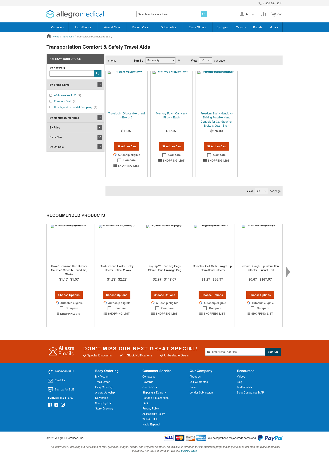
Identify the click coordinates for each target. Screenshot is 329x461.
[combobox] (171, 14)
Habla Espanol (151, 424)
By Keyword (57, 68)
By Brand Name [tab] (59, 84)
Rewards (147, 382)
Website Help (150, 419)
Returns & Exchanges (155, 398)
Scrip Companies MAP (250, 392)
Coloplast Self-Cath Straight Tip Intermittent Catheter (212, 268)
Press (193, 387)
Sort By (138, 60)
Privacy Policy (150, 408)
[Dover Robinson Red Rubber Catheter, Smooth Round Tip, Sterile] (69, 243)
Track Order (102, 382)
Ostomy (241, 27)
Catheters (57, 27)
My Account (102, 376)
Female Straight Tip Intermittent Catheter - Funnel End (260, 268)
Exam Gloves (197, 27)
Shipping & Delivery (154, 392)
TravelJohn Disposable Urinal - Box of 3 (126, 115)
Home (56, 36)
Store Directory (104, 408)
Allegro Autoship (105, 392)
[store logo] (75, 14)
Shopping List (103, 403)
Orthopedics (168, 27)
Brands (257, 27)
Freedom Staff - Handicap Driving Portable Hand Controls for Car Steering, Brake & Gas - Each (216, 119)
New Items (101, 398)
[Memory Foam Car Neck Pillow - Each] (171, 90)
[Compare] (264, 14)
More (273, 27)
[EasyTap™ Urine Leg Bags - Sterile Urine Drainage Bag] (164, 243)
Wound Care (112, 27)
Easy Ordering (104, 387)
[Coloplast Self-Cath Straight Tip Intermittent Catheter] (212, 243)
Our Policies (149, 387)
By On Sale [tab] (57, 147)
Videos (241, 376)
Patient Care (140, 27)
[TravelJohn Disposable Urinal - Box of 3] (126, 90)
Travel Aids (68, 36)
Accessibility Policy (153, 414)
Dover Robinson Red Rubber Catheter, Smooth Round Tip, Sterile (69, 270)
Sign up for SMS (64, 389)
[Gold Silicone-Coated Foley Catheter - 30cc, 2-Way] (116, 243)
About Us (195, 376)
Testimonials (244, 387)
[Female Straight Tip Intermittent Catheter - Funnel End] (260, 243)
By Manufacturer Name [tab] (64, 118)
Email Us (60, 380)
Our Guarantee (199, 382)
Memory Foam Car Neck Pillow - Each (171, 115)
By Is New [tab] (56, 137)
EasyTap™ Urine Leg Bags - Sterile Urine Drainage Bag (164, 268)
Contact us (148, 376)
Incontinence (83, 27)
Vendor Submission (201, 392)
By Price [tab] (55, 127)
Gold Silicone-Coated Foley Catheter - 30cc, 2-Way (117, 268)
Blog (239, 382)
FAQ (145, 403)
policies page (189, 450)
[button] (242, 14)
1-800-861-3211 (273, 3)
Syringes (222, 27)
